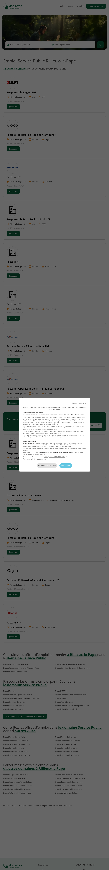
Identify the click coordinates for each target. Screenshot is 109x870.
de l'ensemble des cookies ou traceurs (49, 417)
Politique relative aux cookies (34, 459)
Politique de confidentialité (54, 456)
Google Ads (59, 443)
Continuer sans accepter (79, 403)
